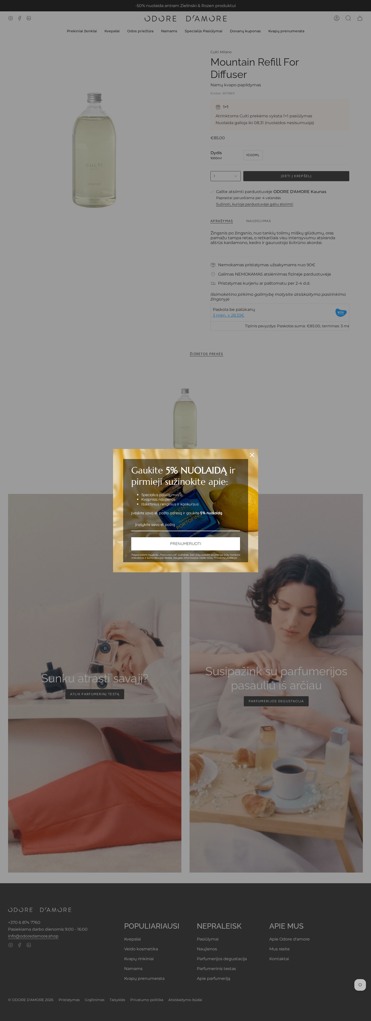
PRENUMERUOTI (185, 543)
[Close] (252, 455)
